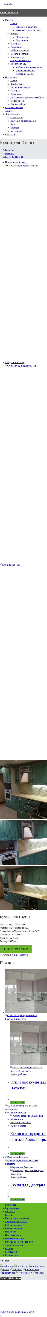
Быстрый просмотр (15, 1018)
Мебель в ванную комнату (29, 67)
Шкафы (14, 33)
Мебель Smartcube (25, 70)
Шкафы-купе (22, 37)
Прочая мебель (18, 63)
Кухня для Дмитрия (27, 1184)
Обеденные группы (20, 60)
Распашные (22, 40)
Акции (8, 110)
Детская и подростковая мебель (27, 97)
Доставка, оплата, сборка (23, 120)
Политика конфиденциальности (17, 1311)
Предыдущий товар (15, 162)
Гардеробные (17, 57)
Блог (12, 124)
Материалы (16, 131)
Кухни (13, 23)
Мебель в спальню (20, 53)
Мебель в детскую (19, 50)
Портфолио (11, 77)
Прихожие (15, 47)
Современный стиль (26, 26)
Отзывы (14, 127)
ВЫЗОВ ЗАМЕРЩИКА (10, 1278)
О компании (16, 117)
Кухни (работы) (20, 954)
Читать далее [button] (17, 1102)
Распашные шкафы (20, 87)
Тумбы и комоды (25, 73)
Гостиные (15, 43)
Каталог (9, 20)
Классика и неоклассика (28, 30)
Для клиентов (12, 114)
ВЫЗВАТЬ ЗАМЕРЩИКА (16, 949)
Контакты (10, 134)
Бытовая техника (14, 107)
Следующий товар (14, 362)
